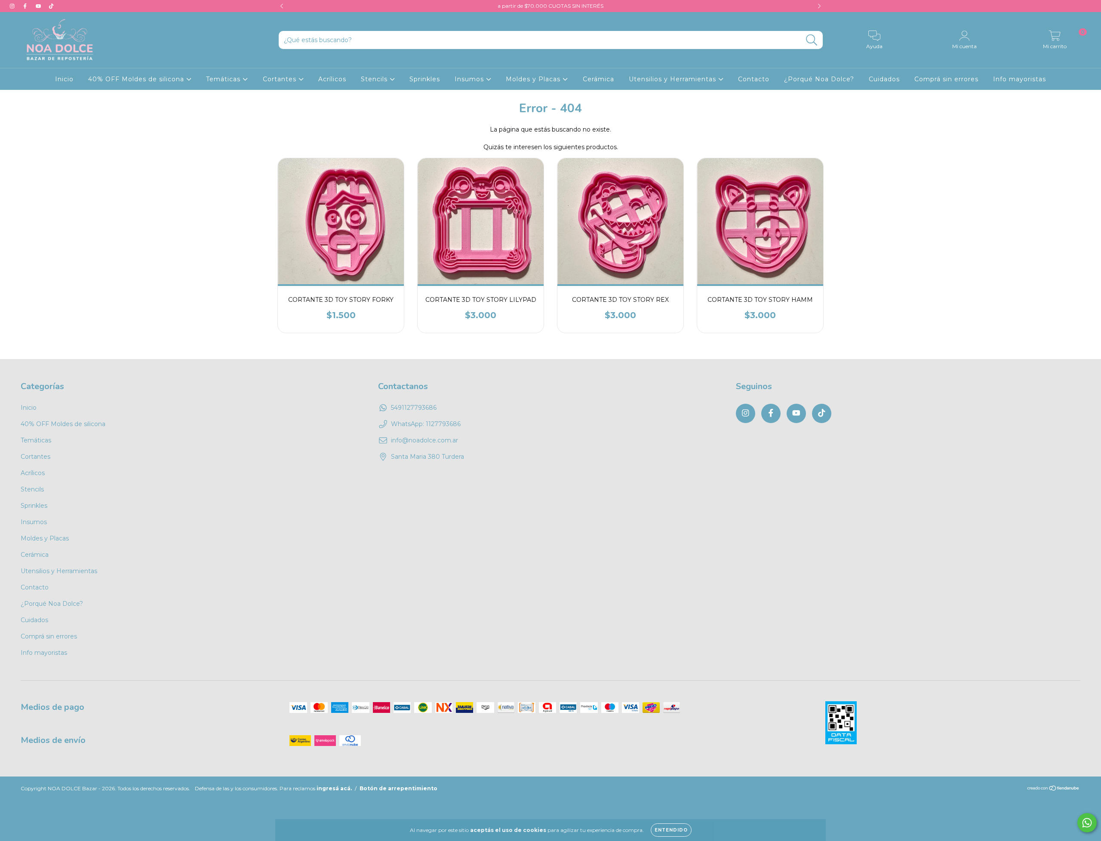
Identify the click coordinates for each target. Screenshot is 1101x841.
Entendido (671, 830)
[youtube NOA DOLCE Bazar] (39, 6)
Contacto (753, 79)
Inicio (64, 79)
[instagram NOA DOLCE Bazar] (12, 6)
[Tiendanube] (1053, 789)
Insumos (470, 79)
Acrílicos (332, 79)
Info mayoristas (1019, 79)
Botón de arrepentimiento (398, 788)
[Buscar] (812, 40)
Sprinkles (424, 79)
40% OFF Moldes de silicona (137, 79)
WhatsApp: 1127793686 (426, 424)
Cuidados (884, 79)
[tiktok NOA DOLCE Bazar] (51, 6)
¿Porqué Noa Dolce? (819, 79)
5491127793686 (414, 407)
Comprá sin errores (946, 79)
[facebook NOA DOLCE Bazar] (25, 6)
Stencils (375, 79)
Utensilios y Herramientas (673, 79)
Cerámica (598, 79)
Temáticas (224, 79)
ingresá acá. (334, 788)
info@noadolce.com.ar (424, 440)
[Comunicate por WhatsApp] (1087, 822)
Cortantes (280, 79)
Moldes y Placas (534, 79)
